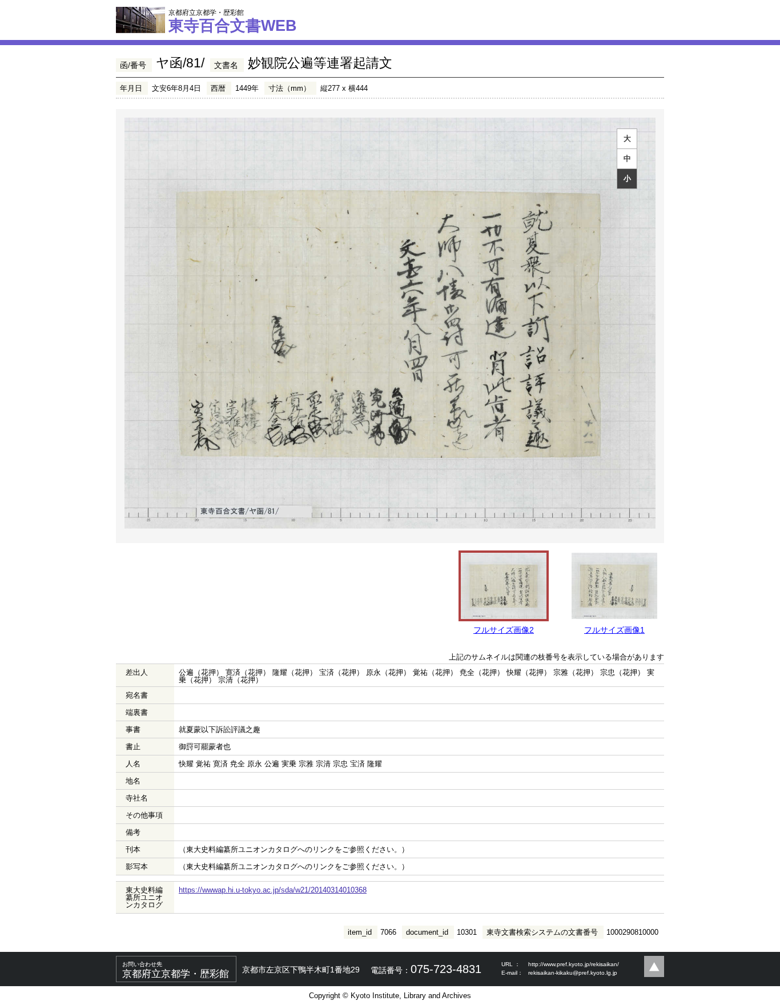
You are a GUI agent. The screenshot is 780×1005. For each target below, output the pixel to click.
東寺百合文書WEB (232, 21)
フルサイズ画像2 (503, 629)
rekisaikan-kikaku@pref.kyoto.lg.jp (572, 973)
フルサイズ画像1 (614, 629)
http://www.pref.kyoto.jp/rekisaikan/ (573, 964)
